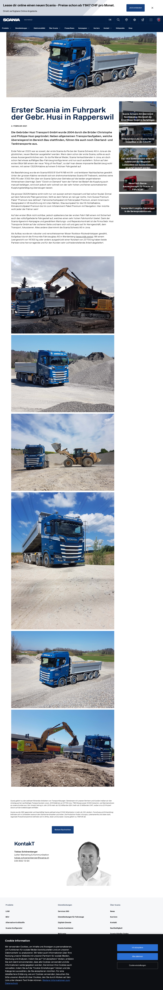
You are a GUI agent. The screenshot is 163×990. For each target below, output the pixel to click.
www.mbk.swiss (84, 236)
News (112, 911)
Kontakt (113, 922)
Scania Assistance (65, 928)
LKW (8, 911)
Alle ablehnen (137, 956)
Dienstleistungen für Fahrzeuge (71, 917)
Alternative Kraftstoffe (15, 922)
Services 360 (63, 911)
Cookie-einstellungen (137, 965)
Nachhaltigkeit (116, 928)
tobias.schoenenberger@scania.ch (31, 858)
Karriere (113, 917)
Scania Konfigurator (14, 928)
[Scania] (11, 19)
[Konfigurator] (143, 20)
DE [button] (110, 20)
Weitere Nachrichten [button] (63, 830)
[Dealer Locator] (126, 20)
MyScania (62, 934)
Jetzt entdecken (135, 8)
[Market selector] (135, 20)
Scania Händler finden (119, 934)
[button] (151, 20)
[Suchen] (118, 20)
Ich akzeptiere (137, 948)
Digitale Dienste (64, 922)
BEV (7, 917)
